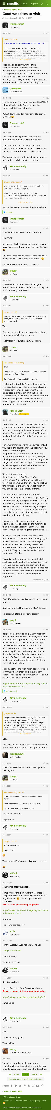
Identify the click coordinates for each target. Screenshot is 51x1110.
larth (12, 931)
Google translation (11, 950)
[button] (4, 3)
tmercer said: (9, 39)
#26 (47, 280)
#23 (47, 132)
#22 (47, 98)
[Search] (46, 4)
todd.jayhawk (17, 753)
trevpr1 (14, 270)
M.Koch (13, 873)
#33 (47, 763)
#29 (47, 420)
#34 (47, 786)
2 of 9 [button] (25, 1074)
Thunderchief (17, 24)
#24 (47, 176)
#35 (47, 835)
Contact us (7, 1100)
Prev (17, 1074)
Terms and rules (20, 1100)
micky (13, 1049)
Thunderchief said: (12, 182)
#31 (47, 629)
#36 (47, 882)
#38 (47, 978)
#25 (47, 228)
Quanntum (15, 88)
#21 (47, 33)
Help (44, 1100)
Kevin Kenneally (11, 18)
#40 (47, 1059)
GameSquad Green (13, 1097)
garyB (13, 620)
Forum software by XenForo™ (22, 1108)
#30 (47, 595)
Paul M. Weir (16, 410)
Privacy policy (34, 1100)
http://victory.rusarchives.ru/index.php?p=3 (23, 997)
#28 (47, 356)
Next (34, 1074)
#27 (47, 306)
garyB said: (8, 713)
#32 (47, 707)
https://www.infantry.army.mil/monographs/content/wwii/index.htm (24, 685)
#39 (47, 1027)
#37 (47, 940)
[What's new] (41, 4)
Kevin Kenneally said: (13, 363)
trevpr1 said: (9, 312)
